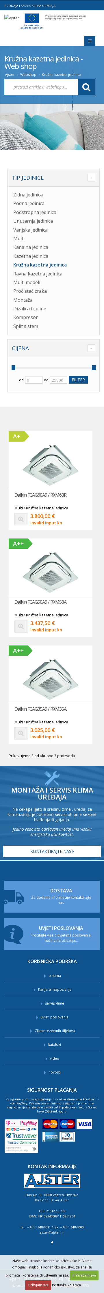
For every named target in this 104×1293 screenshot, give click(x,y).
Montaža (23, 300)
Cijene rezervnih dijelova (55, 1030)
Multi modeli (26, 282)
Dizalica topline (29, 308)
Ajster (10, 74)
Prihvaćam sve (84, 1275)
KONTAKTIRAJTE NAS (51, 851)
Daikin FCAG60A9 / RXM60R (40, 495)
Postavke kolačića (66, 1285)
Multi (19, 238)
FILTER (78, 379)
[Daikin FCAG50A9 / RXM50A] (50, 572)
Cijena (20, 348)
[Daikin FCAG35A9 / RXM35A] (50, 679)
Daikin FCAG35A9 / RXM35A (40, 709)
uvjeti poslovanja (54, 1017)
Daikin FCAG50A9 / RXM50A (40, 602)
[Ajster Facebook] (52, 1242)
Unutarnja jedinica (33, 221)
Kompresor (25, 317)
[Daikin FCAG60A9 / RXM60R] (50, 465)
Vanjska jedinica (30, 230)
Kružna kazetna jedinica (61, 74)
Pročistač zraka (30, 291)
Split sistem (25, 326)
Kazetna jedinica (30, 256)
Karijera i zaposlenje (54, 989)
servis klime (54, 1003)
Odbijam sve (38, 1285)
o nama (55, 975)
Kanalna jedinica (30, 247)
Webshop (28, 74)
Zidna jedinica (28, 195)
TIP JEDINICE (28, 177)
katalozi (54, 1044)
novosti (55, 1072)
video (54, 1058)
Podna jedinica (28, 203)
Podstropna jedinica (34, 212)
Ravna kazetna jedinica (37, 274)
